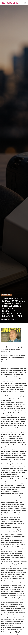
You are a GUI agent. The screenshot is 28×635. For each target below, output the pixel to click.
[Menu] (25, 3)
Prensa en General (6, 294)
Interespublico (9, 2)
